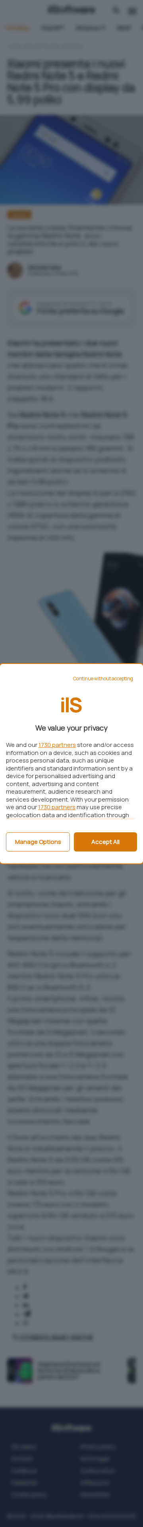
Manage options (38, 842)
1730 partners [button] (57, 745)
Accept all (105, 842)
